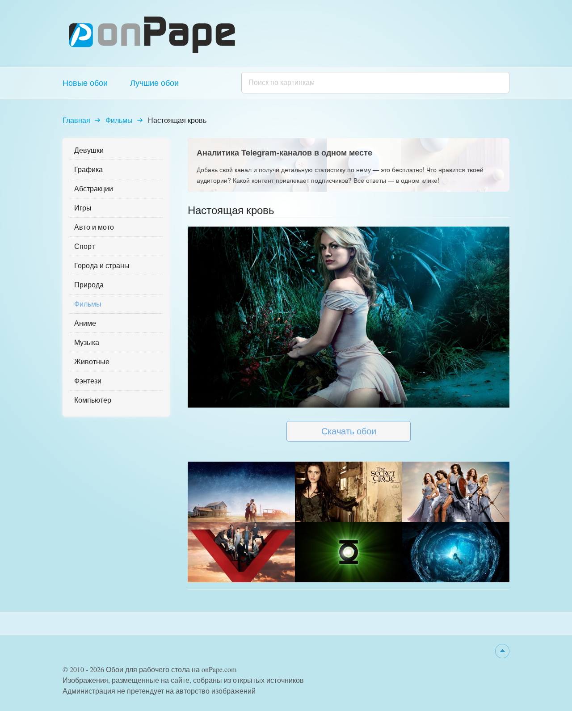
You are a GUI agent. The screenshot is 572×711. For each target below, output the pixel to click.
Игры (83, 207)
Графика (88, 169)
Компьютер (92, 399)
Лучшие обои (154, 83)
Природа (89, 284)
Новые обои (85, 83)
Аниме (85, 323)
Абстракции (93, 188)
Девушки (89, 150)
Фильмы (119, 120)
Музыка (86, 342)
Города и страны (102, 265)
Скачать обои (348, 431)
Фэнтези (87, 380)
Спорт (84, 246)
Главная (76, 120)
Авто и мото (94, 226)
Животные (91, 361)
